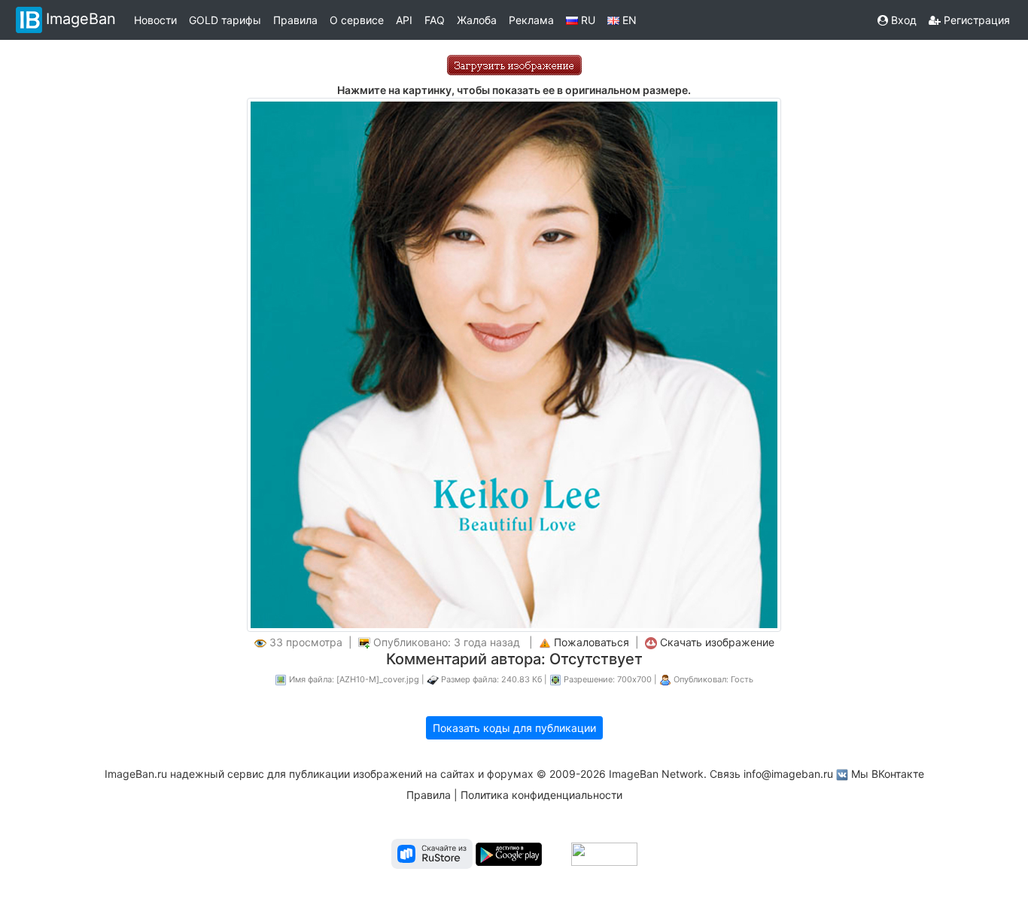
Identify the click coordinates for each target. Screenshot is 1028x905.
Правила (295, 20)
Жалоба (477, 20)
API (404, 20)
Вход (902, 20)
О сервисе (357, 20)
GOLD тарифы (225, 20)
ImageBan (81, 19)
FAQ (434, 20)
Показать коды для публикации (514, 727)
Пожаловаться (591, 642)
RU (586, 20)
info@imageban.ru (788, 773)
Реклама (531, 20)
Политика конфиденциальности (541, 794)
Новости (155, 20)
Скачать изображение (717, 642)
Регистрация (975, 20)
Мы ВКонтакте (887, 773)
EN (628, 20)
